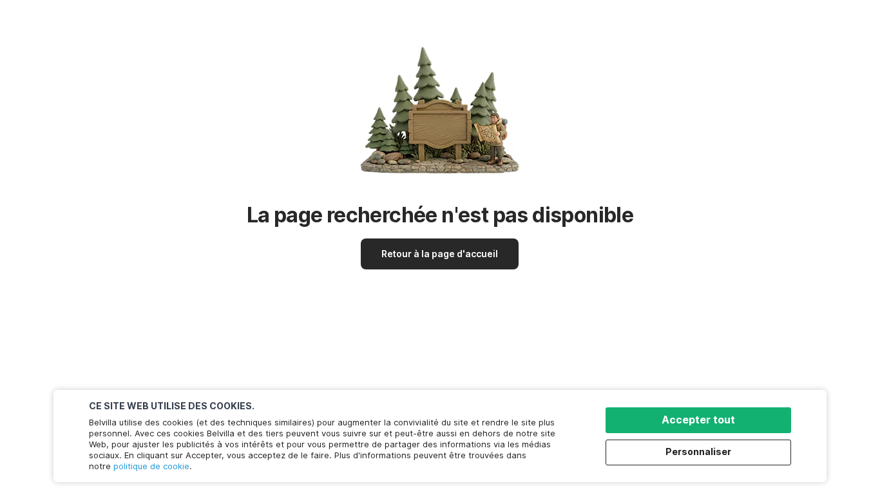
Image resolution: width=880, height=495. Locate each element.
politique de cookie (151, 466)
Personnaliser (698, 451)
